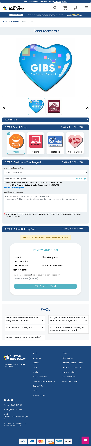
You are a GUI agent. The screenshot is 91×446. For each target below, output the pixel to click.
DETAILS (64, 2)
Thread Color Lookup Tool (44, 381)
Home (5, 22)
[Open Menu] (85, 8)
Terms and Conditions (71, 367)
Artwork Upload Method (14, 168)
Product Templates (70, 381)
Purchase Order (68, 376)
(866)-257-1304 (16, 405)
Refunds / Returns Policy (72, 363)
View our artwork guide (14, 187)
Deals (35, 372)
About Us (37, 358)
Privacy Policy (67, 358)
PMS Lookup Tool (40, 376)
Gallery (36, 363)
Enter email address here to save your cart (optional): (37, 275)
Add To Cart (47, 286)
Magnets (15, 22)
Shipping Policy (68, 372)
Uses (35, 390)
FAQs (35, 367)
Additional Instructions (13, 192)
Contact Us (38, 386)
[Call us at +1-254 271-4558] (75, 8)
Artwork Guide (39, 395)
